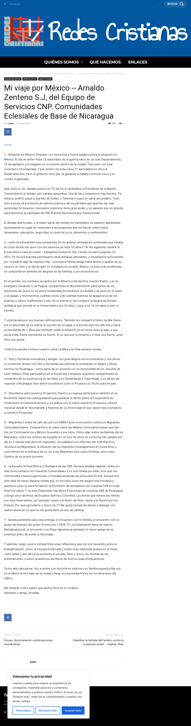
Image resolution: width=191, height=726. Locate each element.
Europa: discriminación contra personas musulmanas (28, 642)
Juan (11, 123)
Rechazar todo (48, 710)
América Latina (43, 73)
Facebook (14, 3)
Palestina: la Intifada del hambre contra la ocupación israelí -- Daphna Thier (98, 642)
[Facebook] (5, 4)
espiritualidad (45, 78)
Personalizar (23, 710)
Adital (8, 145)
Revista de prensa (22, 73)
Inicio (7, 73)
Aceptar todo (73, 710)
